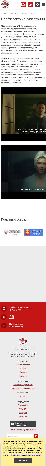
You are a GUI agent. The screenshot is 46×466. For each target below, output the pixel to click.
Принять (23, 460)
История (23, 368)
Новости (23, 372)
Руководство (23, 405)
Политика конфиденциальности (23, 430)
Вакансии (23, 416)
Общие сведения (23, 364)
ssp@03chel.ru (16, 327)
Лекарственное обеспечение (23, 388)
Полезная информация (23, 385)
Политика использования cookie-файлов (26, 455)
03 (23, 4)
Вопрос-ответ (23, 392)
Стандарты (23, 409)
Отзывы (23, 396)
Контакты (23, 376)
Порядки (23, 413)
